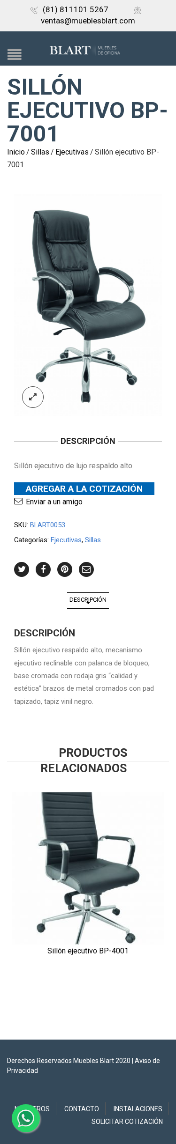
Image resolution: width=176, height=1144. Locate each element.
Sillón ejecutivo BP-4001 (88, 950)
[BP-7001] (88, 305)
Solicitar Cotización (127, 1121)
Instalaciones (138, 1109)
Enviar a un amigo (54, 501)
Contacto (81, 1109)
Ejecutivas (72, 152)
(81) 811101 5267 (75, 9)
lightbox (33, 397)
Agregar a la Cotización (84, 488)
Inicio (16, 152)
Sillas (40, 152)
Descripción (88, 599)
